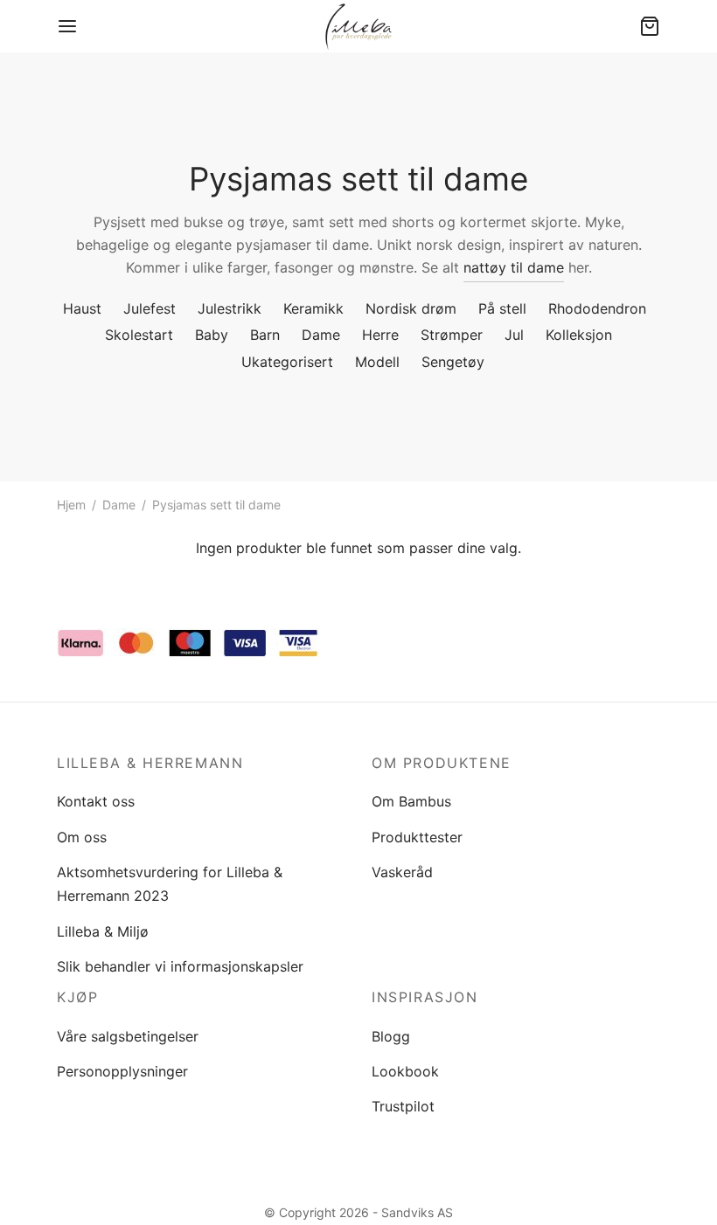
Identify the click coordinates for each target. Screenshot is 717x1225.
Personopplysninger (122, 1071)
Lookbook (405, 1071)
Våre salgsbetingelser (127, 1036)
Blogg (391, 1036)
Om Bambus (411, 801)
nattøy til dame (513, 267)
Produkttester (417, 837)
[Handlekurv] (649, 26)
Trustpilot (403, 1106)
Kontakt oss (96, 801)
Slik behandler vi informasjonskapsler (180, 966)
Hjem (71, 504)
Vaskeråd (402, 872)
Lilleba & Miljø (103, 931)
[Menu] (67, 26)
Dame (119, 504)
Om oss (82, 837)
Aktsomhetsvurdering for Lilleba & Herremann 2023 (169, 883)
